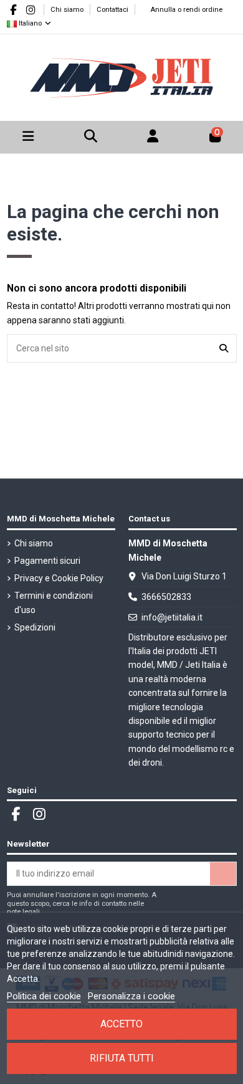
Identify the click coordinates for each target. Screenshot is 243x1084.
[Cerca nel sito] (224, 348)
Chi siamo (67, 10)
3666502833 (166, 597)
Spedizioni (34, 627)
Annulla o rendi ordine (186, 10)
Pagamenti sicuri (47, 561)
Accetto (121, 1024)
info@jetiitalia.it (171, 617)
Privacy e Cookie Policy (58, 578)
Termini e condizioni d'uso (53, 602)
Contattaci (112, 10)
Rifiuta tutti (122, 1058)
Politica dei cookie (44, 996)
